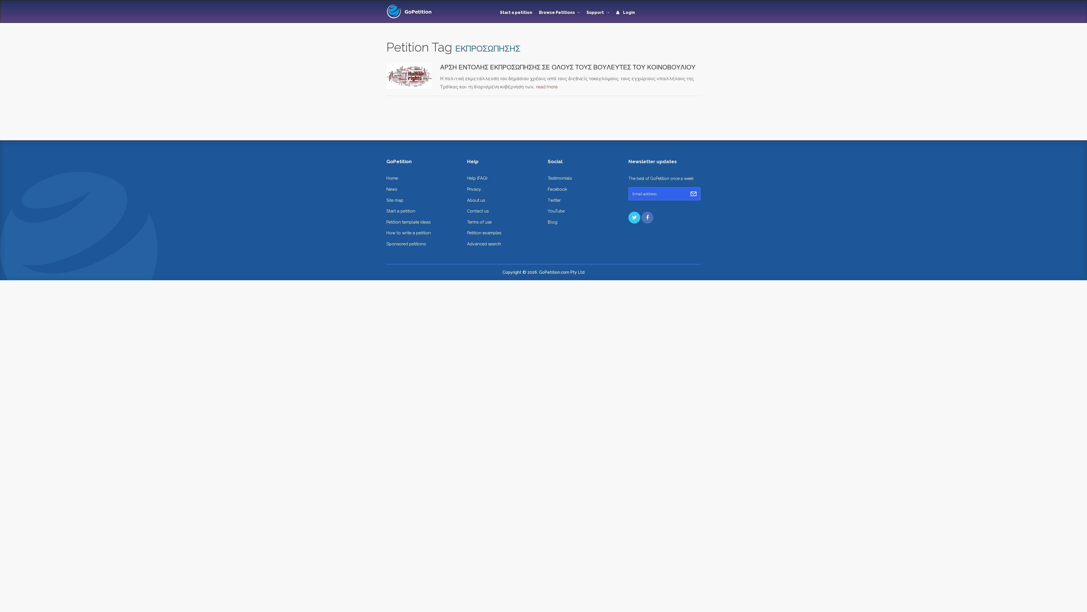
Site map (394, 200)
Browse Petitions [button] (557, 12)
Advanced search (484, 243)
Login (628, 12)
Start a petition (516, 12)
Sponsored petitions (406, 243)
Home (392, 178)
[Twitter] (634, 218)
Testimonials (560, 178)
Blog (552, 222)
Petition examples (484, 232)
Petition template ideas (408, 222)
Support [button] (596, 12)
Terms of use (479, 222)
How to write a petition (408, 232)
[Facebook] (647, 218)
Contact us (478, 211)
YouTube (556, 211)
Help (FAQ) (477, 178)
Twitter (554, 200)
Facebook (557, 189)
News (391, 189)
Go (693, 194)
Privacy (474, 189)
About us (476, 200)
